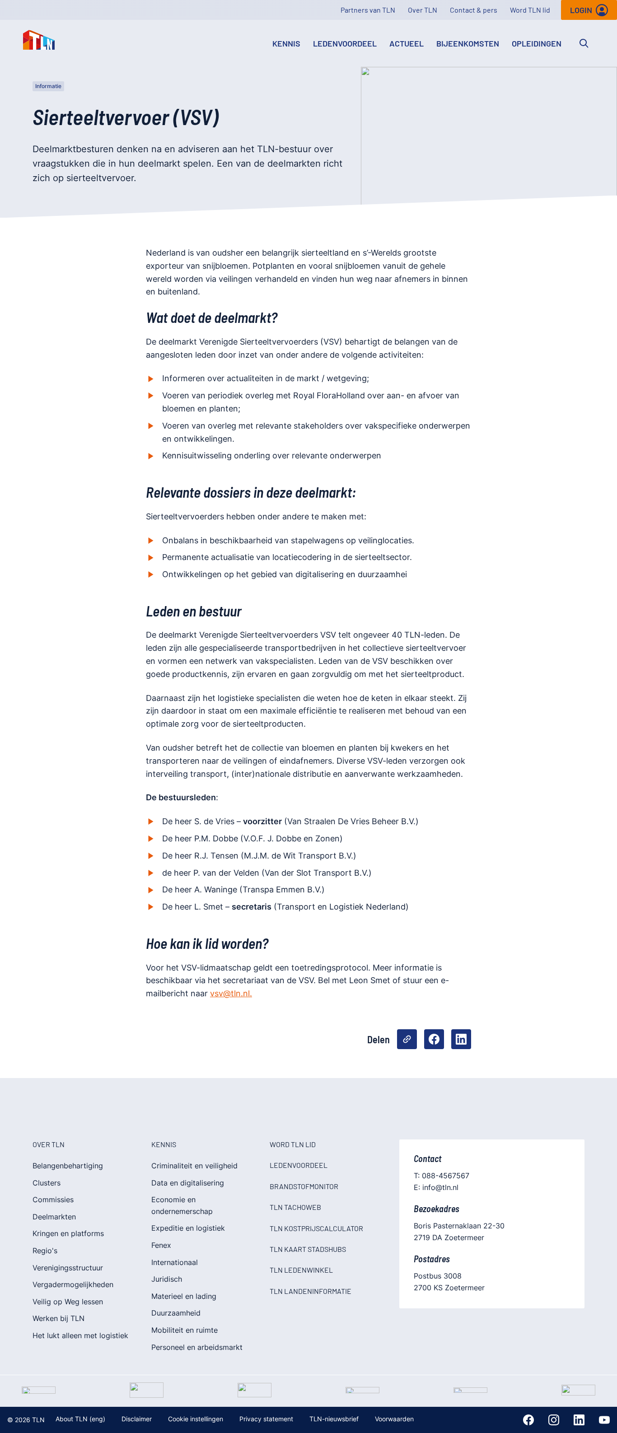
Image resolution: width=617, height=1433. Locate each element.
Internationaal (174, 1262)
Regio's (45, 1250)
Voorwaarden (394, 1419)
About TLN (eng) (80, 1419)
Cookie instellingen (195, 1419)
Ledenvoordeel (345, 43)
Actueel (406, 43)
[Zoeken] (584, 43)
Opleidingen (536, 43)
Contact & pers (473, 9)
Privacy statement (266, 1419)
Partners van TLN (368, 9)
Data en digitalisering (187, 1182)
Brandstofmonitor (304, 1186)
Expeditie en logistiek (188, 1227)
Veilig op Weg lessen (68, 1301)
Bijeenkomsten (467, 43)
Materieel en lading (183, 1296)
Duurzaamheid (176, 1312)
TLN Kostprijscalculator (316, 1228)
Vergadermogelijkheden (73, 1284)
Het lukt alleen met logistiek (80, 1335)
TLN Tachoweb (295, 1207)
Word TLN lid (530, 9)
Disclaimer (137, 1419)
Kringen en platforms (68, 1233)
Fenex (161, 1245)
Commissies (53, 1199)
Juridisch (166, 1279)
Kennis (286, 43)
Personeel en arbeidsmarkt (197, 1347)
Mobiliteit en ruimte (184, 1330)
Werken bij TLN (58, 1318)
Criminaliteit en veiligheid (194, 1165)
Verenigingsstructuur (68, 1267)
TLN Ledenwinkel (301, 1269)
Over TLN (422, 9)
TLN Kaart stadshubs (308, 1249)
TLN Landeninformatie (310, 1291)
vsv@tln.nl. (231, 993)
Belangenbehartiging (68, 1165)
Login (581, 10)
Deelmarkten (54, 1216)
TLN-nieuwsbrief (334, 1419)
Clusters (47, 1182)
